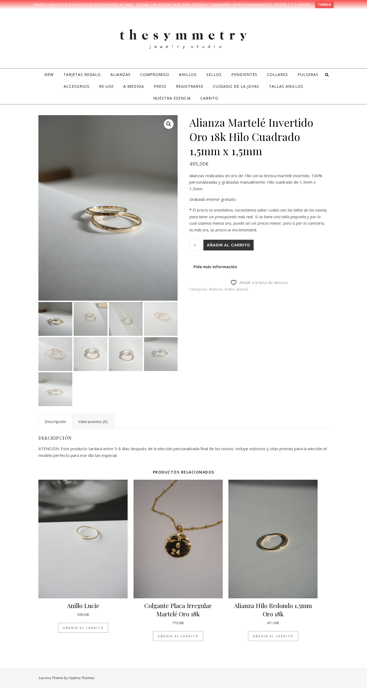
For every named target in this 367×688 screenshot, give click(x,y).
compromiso (154, 74)
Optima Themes (82, 677)
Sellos (214, 74)
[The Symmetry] (183, 38)
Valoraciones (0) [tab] (93, 421)
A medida (133, 86)
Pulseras (308, 74)
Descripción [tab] (55, 421)
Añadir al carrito (228, 245)
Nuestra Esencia (172, 98)
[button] (169, 124)
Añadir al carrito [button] (83, 628)
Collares (277, 74)
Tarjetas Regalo (82, 74)
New (49, 74)
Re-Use (106, 86)
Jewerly (243, 289)
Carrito (209, 98)
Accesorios (76, 86)
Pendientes (244, 74)
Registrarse (189, 86)
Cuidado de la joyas (236, 86)
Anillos (188, 74)
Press (160, 86)
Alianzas (120, 74)
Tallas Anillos (286, 86)
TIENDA (324, 4)
